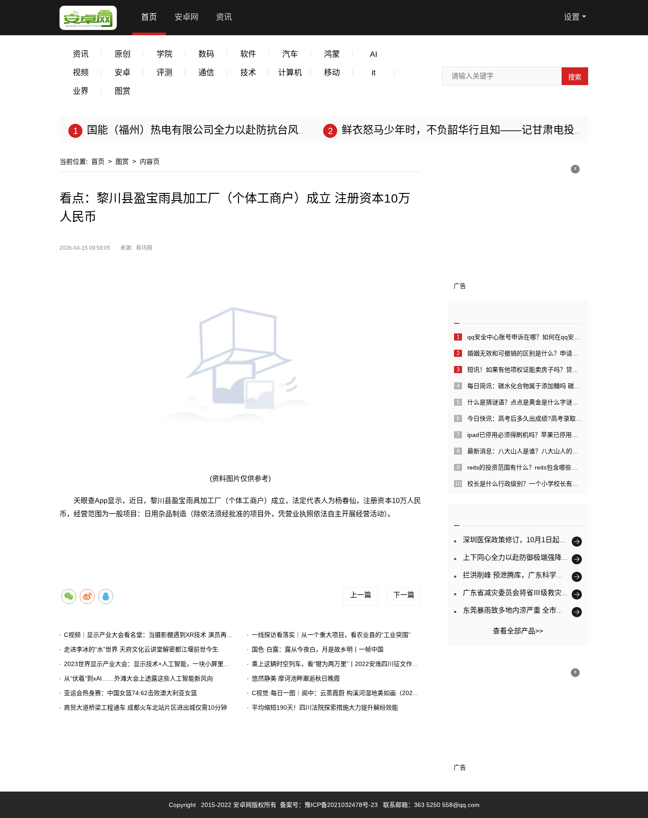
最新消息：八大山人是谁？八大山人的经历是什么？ (524, 451)
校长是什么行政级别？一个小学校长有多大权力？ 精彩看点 (524, 483)
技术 (248, 72)
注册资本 (330, 542)
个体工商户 (168, 542)
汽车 (290, 54)
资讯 (224, 17)
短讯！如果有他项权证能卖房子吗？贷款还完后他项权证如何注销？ (524, 369)
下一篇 (403, 595)
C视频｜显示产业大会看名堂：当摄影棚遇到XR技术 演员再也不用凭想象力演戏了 (176, 634)
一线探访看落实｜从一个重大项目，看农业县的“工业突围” (331, 634)
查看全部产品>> (518, 631)
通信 (206, 72)
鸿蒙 (332, 54)
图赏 (122, 91)
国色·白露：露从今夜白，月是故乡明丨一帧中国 (318, 649)
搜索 (574, 77)
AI (373, 54)
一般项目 (297, 542)
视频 (81, 72)
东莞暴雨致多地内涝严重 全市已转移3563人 (531, 610)
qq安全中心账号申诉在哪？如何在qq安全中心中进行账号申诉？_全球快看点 (524, 337)
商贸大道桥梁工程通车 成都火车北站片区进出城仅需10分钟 (145, 707)
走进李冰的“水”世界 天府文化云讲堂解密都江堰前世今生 (141, 649)
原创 (122, 54)
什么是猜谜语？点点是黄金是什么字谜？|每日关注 (524, 402)
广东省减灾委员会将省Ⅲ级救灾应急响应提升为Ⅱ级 (544, 592)
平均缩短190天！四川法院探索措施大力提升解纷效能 (325, 707)
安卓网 (186, 17)
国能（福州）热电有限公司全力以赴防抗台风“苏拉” (207, 130)
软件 (248, 54)
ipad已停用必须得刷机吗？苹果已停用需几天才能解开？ (524, 434)
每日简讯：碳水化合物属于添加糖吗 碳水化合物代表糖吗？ (524, 385)
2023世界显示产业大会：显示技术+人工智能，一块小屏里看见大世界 (159, 663)
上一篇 (360, 595)
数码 (206, 54)
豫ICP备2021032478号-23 (341, 804)
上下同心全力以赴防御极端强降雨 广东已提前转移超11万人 (555, 557)
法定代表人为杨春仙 (221, 542)
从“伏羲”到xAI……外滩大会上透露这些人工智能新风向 (138, 678)
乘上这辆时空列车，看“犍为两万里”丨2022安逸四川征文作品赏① (341, 663)
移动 (332, 72)
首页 (149, 17)
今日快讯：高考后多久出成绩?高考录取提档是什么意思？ (524, 418)
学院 (164, 54)
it (374, 72)
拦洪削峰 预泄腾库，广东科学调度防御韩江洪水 (538, 575)
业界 (81, 91)
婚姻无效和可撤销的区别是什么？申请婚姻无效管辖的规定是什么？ (524, 353)
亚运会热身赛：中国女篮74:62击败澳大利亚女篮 (130, 692)
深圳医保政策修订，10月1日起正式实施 (525, 540)
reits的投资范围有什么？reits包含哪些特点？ (524, 467)
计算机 (290, 72)
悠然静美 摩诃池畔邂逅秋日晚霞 (296, 678)
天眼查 (266, 542)
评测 (164, 72)
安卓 (122, 72)
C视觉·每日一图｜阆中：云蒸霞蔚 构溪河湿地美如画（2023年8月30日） (351, 692)
